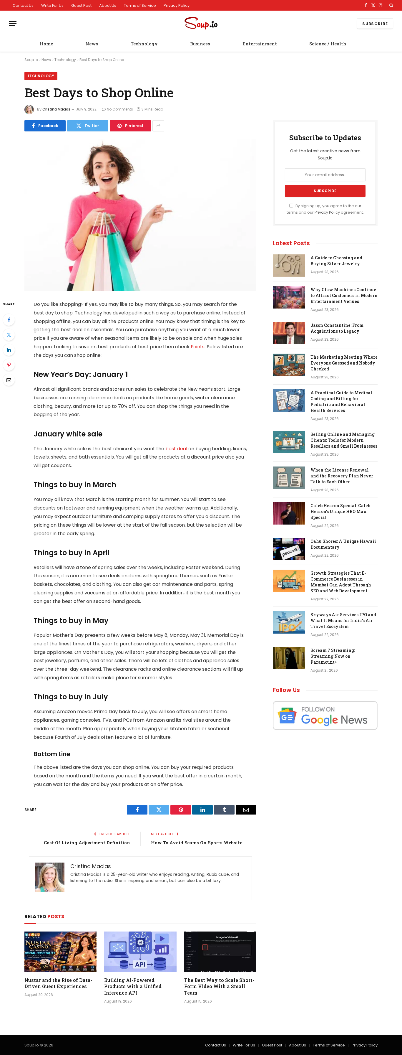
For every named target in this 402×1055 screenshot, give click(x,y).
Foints (198, 346)
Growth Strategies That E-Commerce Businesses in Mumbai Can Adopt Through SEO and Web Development (340, 582)
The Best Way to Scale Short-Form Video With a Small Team (219, 986)
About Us (107, 5)
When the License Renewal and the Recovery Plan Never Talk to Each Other (341, 475)
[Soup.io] (201, 24)
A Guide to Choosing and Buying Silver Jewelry (336, 260)
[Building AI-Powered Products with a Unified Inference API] (140, 952)
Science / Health (327, 44)
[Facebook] (9, 320)
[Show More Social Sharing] (158, 125)
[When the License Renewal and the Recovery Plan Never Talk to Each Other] (289, 477)
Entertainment (259, 44)
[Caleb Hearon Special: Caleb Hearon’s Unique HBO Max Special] (289, 513)
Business (200, 44)
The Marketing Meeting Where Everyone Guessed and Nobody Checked (344, 363)
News (91, 44)
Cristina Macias (56, 109)
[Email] (9, 380)
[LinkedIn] (9, 350)
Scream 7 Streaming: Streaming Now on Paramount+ (332, 656)
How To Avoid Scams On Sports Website (196, 842)
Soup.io (31, 59)
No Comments (120, 109)
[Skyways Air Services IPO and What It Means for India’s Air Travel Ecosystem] (289, 622)
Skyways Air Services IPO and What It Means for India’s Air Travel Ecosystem (343, 620)
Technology (144, 44)
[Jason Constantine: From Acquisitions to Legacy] (289, 333)
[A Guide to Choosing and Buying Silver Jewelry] (289, 265)
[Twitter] (9, 335)
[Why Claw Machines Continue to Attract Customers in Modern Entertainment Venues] (289, 297)
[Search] (390, 5)
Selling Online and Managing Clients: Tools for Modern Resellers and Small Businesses (343, 440)
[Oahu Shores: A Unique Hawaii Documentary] (289, 549)
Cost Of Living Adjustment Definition (87, 842)
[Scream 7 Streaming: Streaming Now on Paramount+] (289, 658)
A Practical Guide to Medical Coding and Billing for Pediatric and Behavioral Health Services (341, 401)
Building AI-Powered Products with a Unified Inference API (133, 986)
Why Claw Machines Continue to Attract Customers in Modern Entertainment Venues (344, 295)
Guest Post (81, 5)
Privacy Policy (177, 5)
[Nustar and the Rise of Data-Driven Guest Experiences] (60, 952)
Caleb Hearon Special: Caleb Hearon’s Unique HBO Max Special (340, 511)
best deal (176, 448)
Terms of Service (140, 5)
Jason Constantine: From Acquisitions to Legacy (336, 328)
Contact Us (23, 5)
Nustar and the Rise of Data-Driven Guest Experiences (58, 983)
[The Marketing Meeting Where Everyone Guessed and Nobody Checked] (289, 365)
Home (46, 44)
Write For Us (52, 5)
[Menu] (12, 23)
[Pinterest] (9, 365)
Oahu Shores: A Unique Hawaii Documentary (343, 544)
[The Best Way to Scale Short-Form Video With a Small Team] (220, 952)
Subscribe (375, 24)
